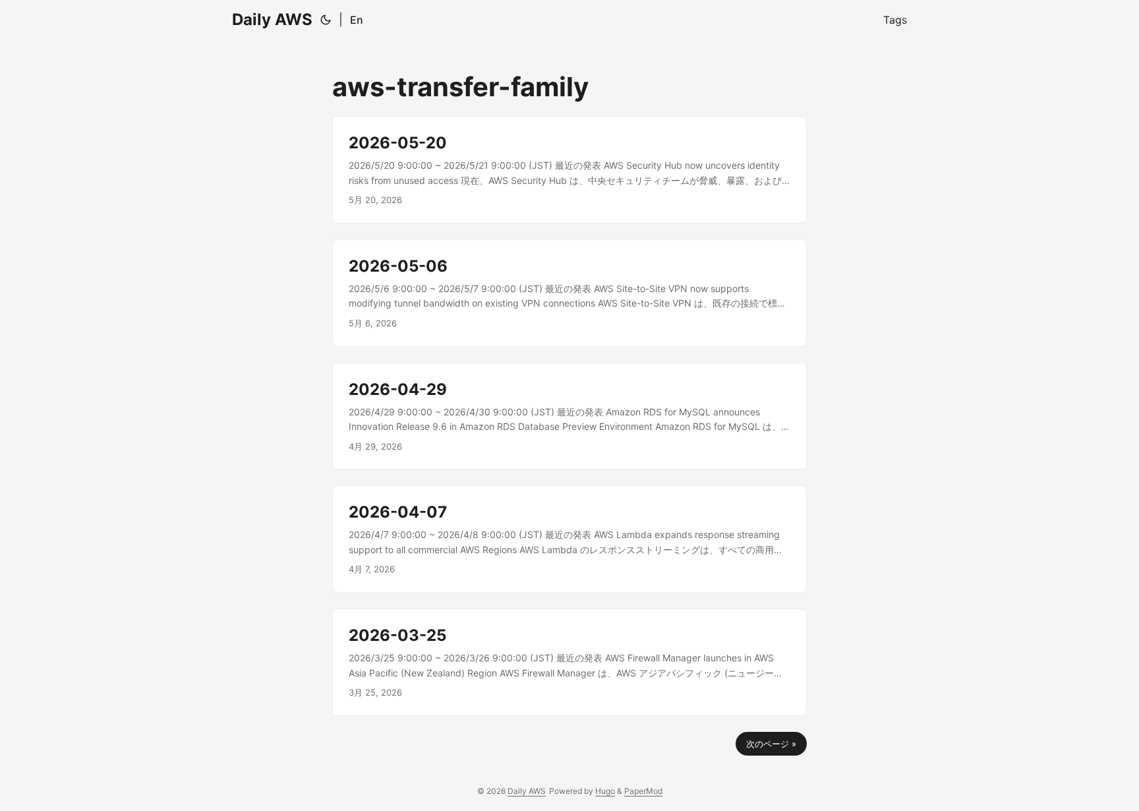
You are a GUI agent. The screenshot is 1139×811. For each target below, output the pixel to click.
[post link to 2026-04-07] (569, 539)
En (356, 19)
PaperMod (643, 791)
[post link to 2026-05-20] (569, 170)
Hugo (605, 791)
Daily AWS (272, 19)
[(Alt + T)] (326, 20)
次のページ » (771, 743)
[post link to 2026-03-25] (569, 662)
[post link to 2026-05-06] (569, 293)
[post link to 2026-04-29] (569, 416)
